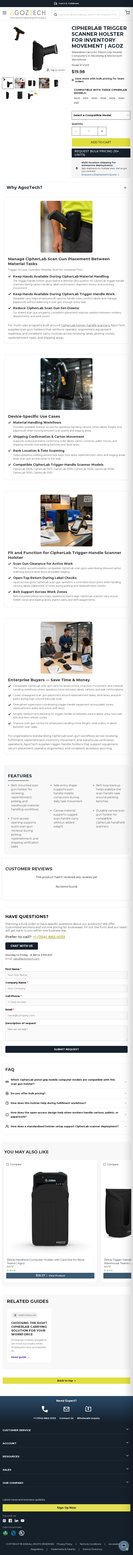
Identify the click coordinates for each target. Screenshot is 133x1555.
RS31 (85, 98)
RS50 (121, 98)
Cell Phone (13, 996)
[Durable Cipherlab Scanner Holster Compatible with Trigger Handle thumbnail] (32, 95)
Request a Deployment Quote (100, 175)
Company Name (16, 982)
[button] (66, 187)
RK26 (77, 98)
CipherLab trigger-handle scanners (85, 325)
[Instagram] (4, 1521)
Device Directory (92, 1549)
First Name (13, 969)
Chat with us (22, 946)
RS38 (112, 98)
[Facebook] (10, 1521)
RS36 (103, 98)
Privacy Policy (64, 1544)
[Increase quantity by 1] (102, 131)
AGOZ (10, 1266)
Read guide (20, 1357)
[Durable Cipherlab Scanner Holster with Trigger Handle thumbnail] (7, 83)
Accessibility (115, 1544)
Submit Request (66, 1049)
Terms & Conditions (90, 1544)
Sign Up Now (66, 1507)
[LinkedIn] (16, 1521)
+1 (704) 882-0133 (49, 937)
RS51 (76, 103)
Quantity (77, 124)
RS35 (94, 98)
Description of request (20, 1023)
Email (9, 1009)
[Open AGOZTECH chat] (124, 1546)
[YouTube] (22, 1521)
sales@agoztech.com (26, 958)
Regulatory (37, 1549)
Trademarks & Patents (63, 1549)
